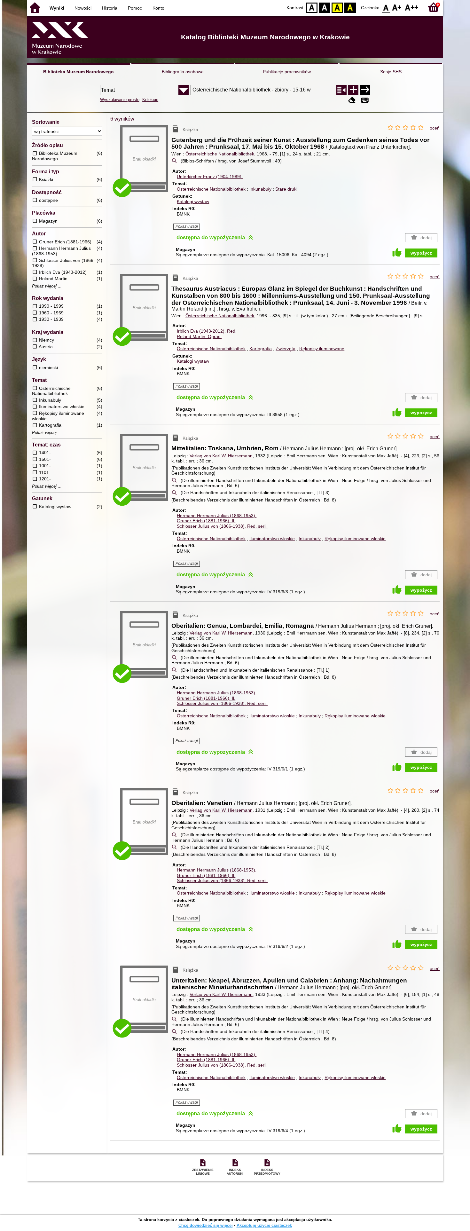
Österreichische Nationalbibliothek (219, 153)
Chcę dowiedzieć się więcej (205, 1225)
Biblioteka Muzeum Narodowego (78, 71)
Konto (158, 8)
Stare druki (286, 189)
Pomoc (135, 8)
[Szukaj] (365, 90)
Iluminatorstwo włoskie (272, 538)
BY (350, 7)
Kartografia (260, 348)
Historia (109, 8)
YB (337, 7)
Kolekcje (150, 99)
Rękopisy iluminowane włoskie (355, 538)
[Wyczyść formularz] (352, 100)
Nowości (82, 8)
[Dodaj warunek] (353, 90)
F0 (386, 7)
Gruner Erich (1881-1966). (206, 520)
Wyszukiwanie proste (119, 99)
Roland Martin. (199, 336)
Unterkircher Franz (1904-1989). (210, 176)
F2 (412, 7)
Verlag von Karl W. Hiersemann (221, 455)
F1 (397, 7)
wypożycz (421, 253)
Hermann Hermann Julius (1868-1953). (216, 515)
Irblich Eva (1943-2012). (207, 331)
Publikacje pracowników (287, 71)
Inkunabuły (260, 189)
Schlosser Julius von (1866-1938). (222, 526)
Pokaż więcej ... (47, 286)
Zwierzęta (285, 348)
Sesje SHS (391, 71)
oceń (435, 127)
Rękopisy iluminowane (321, 348)
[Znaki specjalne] (365, 100)
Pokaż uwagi (187, 226)
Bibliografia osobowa (183, 71)
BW (324, 7)
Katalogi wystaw (193, 201)
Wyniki (57, 8)
